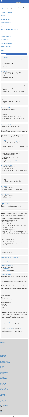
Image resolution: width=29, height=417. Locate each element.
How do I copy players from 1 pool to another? (6, 22)
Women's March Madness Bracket (4, 354)
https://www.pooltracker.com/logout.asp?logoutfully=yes (13, 160)
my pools (22, 7)
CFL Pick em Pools (2, 374)
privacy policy (8, 261)
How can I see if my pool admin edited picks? (6, 46)
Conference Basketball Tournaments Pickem (5, 362)
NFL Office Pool (2, 366)
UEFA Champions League (3, 388)
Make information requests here (6, 268)
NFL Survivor (1, 367)
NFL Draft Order (2, 373)
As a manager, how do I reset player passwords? (6, 12)
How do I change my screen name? (5, 39)
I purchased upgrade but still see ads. (5, 23)
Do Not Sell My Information (3, 342)
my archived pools (21, 85)
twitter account (4, 8)
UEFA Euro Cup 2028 (2, 390)
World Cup (19, 325)
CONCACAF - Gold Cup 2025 (3, 395)
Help (7, 341)
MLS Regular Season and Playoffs (4, 389)
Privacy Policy (19, 341)
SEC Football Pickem (2, 384)
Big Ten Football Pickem (3, 383)
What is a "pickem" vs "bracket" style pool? (6, 36)
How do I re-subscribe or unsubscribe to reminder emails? (7, 40)
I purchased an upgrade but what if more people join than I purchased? (9, 25)
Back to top (26, 341)
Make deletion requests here (6, 260)
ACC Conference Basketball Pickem (4, 361)
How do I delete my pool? (4, 15)
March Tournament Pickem (3, 355)
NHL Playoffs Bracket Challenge (4, 405)
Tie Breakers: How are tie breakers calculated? (6, 30)
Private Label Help (3, 26)
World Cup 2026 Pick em (3, 400)
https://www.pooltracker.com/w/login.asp (9, 161)
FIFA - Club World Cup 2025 (3, 396)
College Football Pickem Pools (3, 378)
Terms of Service (14, 341)
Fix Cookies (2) (4, 156)
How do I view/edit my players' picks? (5, 16)
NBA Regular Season (2, 357)
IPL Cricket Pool (2, 411)
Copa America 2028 (2, 394)
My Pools (5, 140)
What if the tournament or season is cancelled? (6, 32)
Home (1, 341)
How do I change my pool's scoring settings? (6, 19)
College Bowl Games (2, 379)
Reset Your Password (3, 67)
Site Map (10, 341)
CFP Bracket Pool (2, 377)
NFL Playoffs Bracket (2, 368)
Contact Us (2, 33)
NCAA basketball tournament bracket (9, 328)
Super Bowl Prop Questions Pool (4, 372)
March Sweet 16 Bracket (3, 356)
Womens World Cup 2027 (3, 401)
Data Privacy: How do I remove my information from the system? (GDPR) (9, 47)
